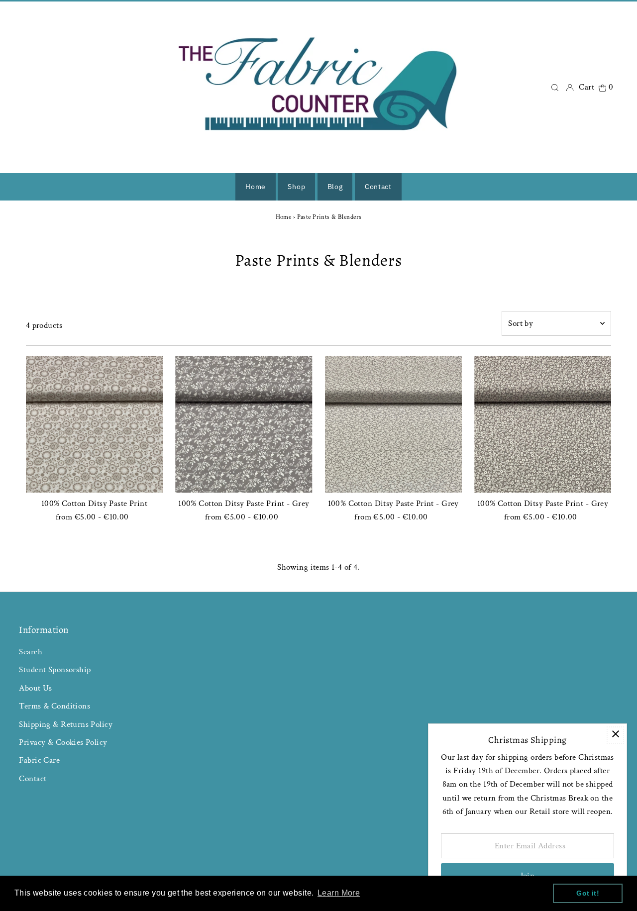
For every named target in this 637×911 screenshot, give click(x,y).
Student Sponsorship (55, 669)
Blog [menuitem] (335, 186)
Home (284, 217)
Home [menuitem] (255, 186)
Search (30, 651)
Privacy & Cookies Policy (63, 742)
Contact (32, 778)
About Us (35, 688)
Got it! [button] (587, 893)
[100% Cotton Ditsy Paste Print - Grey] (243, 424)
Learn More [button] (339, 893)
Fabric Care (39, 760)
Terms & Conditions (54, 706)
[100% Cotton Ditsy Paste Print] (94, 424)
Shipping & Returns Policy (65, 724)
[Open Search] (554, 87)
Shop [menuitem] (296, 186)
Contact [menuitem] (378, 186)
